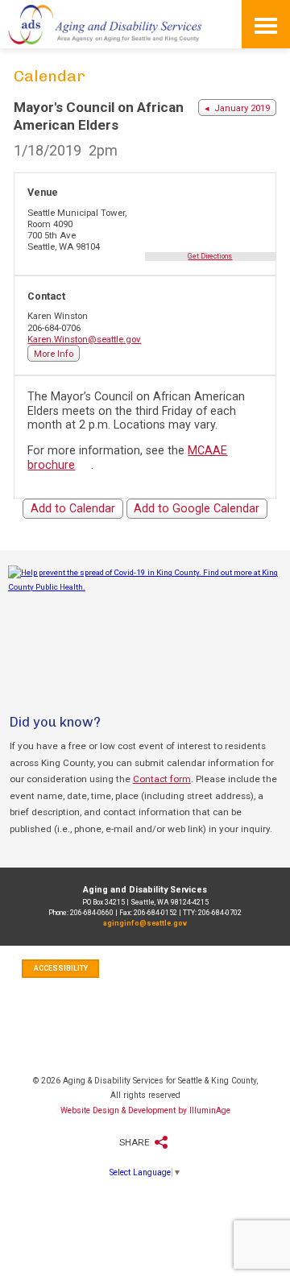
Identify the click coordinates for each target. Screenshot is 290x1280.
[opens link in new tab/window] (145, 623)
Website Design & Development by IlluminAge (145, 1110)
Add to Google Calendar (196, 508)
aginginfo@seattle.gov (145, 923)
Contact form (162, 779)
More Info (53, 353)
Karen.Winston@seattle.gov (84, 339)
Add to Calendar (73, 508)
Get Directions (210, 256)
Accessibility (61, 968)
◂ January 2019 (237, 108)
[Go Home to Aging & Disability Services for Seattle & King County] (104, 24)
